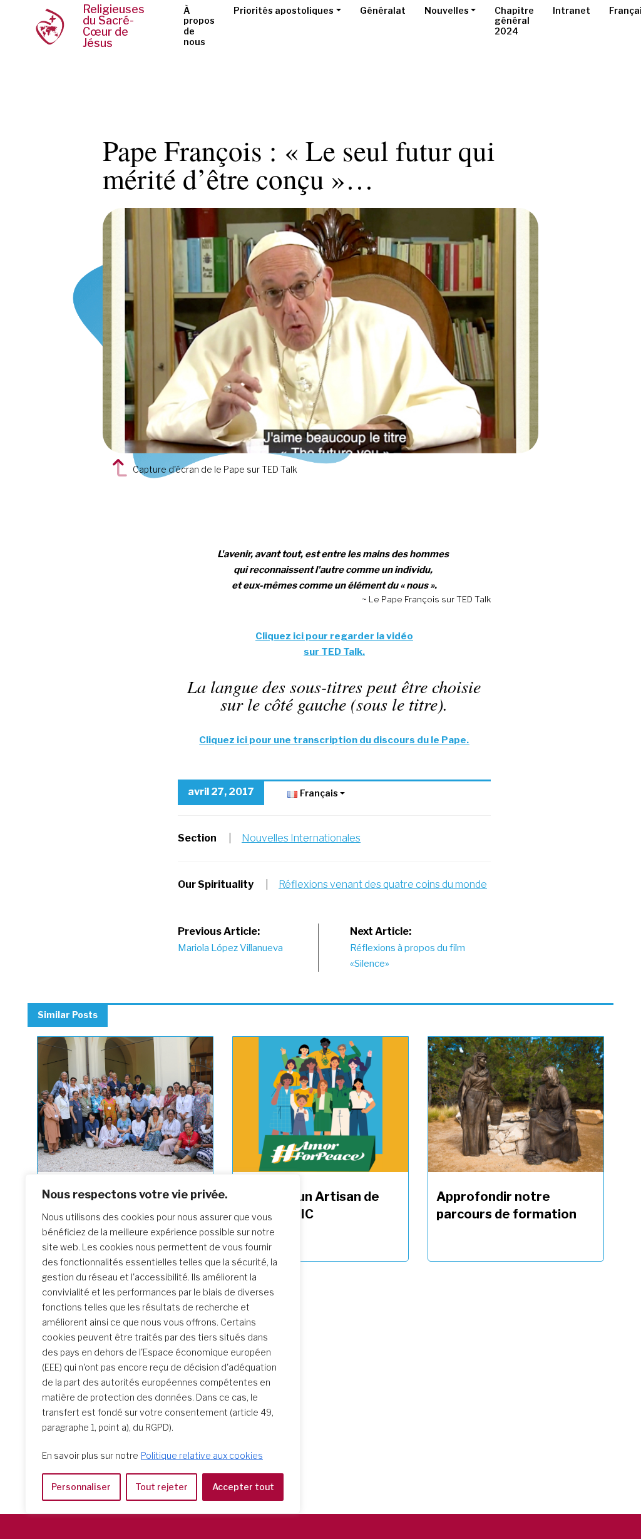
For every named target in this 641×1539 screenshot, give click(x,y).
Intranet (571, 10)
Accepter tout (243, 1486)
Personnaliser (81, 1486)
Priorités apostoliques (283, 10)
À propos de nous (199, 26)
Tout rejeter (161, 1486)
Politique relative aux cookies (202, 1455)
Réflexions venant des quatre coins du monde (383, 884)
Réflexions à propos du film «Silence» (407, 947)
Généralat (383, 10)
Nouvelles (446, 10)
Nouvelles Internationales (301, 838)
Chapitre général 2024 (514, 21)
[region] (162, 1344)
